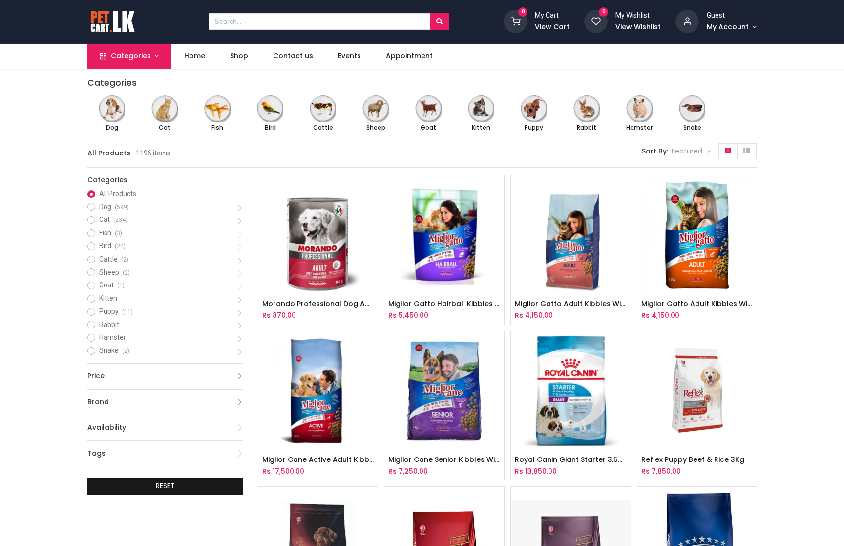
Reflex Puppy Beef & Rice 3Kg (692, 459)
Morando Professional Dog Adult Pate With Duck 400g (318, 303)
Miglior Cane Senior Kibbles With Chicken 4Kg (444, 459)
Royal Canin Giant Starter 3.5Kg (571, 459)
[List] (747, 151)
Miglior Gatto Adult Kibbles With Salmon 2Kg (571, 303)
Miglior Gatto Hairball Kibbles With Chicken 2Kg (444, 303)
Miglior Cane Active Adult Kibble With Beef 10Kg (318, 459)
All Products (117, 193)
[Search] (439, 21)
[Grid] (728, 151)
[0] (515, 21)
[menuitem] (194, 56)
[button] (691, 151)
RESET (165, 486)
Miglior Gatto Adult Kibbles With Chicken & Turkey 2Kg (697, 303)
